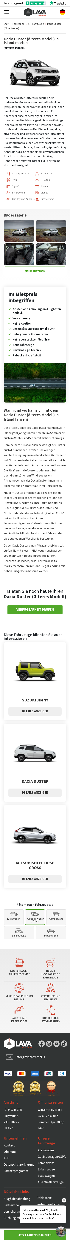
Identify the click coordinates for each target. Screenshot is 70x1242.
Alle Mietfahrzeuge (51, 1182)
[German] (62, 12)
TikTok (64, 1043)
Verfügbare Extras (48, 1204)
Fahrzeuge (18, 24)
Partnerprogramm (16, 1171)
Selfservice (11, 1205)
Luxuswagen (51, 936)
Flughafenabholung (17, 1199)
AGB (6, 1158)
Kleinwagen (13, 919)
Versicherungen (14, 1211)
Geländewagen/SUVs (52, 1157)
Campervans (56, 919)
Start (6, 24)
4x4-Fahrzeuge (36, 24)
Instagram (49, 1043)
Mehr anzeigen (35, 271)
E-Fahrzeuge (19, 936)
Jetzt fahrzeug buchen (35, 1235)
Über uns (10, 1152)
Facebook (41, 1043)
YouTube (56, 1043)
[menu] (7, 12)
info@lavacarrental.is (30, 1057)
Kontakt (9, 1145)
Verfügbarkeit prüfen (35, 609)
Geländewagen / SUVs (35, 920)
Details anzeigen (35, 711)
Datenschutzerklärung (19, 1164)
